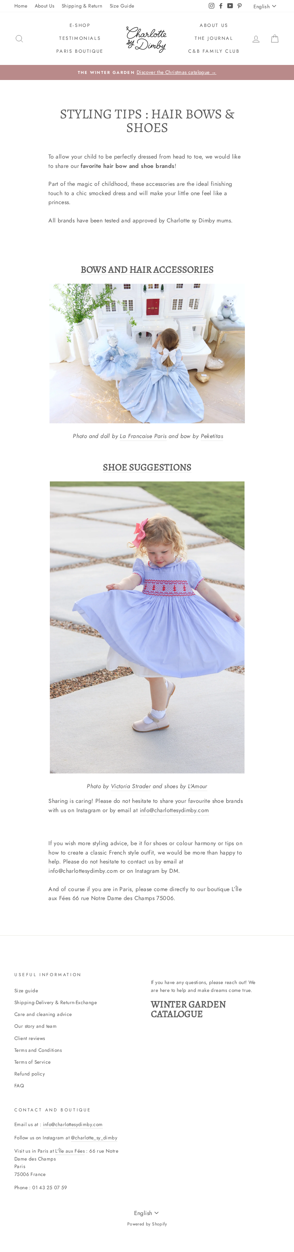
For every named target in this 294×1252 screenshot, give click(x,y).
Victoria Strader (131, 786)
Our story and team (35, 1026)
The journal (214, 38)
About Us (44, 5)
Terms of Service (32, 1061)
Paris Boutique (79, 51)
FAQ (19, 1085)
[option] (147, 72)
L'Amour (197, 786)
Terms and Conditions (38, 1050)
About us (214, 25)
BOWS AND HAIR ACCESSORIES (147, 270)
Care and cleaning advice (43, 1014)
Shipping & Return (82, 5)
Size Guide (122, 5)
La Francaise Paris (143, 436)
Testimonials (80, 38)
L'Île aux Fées (70, 1150)
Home (21, 5)
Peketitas (212, 436)
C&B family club (214, 51)
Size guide (26, 990)
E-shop (80, 25)
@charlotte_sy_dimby (94, 1137)
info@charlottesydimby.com (174, 810)
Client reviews (29, 1038)
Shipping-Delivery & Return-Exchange (55, 1002)
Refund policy (29, 1073)
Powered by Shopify (147, 1224)
